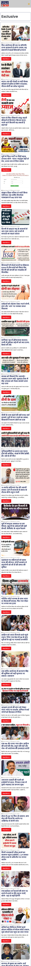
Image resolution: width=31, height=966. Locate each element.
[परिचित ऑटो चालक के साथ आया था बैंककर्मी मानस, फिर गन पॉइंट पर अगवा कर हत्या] (15, 587)
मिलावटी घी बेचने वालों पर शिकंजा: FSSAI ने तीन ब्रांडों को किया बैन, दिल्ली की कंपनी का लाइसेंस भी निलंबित (15, 269)
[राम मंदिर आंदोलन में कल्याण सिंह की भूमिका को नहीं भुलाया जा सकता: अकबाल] (15, 659)
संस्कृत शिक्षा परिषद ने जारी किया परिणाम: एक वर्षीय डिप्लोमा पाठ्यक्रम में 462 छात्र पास (14, 195)
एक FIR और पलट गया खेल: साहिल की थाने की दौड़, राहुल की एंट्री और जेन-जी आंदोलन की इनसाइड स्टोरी (15, 746)
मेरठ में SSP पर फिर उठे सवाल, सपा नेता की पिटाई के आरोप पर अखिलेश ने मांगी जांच (15, 818)
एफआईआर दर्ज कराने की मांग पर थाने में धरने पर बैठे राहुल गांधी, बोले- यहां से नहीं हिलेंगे (14, 893)
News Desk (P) (6, 43)
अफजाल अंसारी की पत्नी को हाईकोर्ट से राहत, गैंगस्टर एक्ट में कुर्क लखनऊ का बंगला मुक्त (14, 782)
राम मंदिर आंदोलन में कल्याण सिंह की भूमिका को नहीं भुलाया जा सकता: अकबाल (14, 673)
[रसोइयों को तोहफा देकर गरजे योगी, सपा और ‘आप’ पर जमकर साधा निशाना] (15, 292)
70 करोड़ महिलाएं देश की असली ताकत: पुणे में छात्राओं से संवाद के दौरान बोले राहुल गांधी (14, 490)
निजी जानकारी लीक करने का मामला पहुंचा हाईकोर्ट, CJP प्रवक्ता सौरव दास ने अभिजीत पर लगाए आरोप (14, 856)
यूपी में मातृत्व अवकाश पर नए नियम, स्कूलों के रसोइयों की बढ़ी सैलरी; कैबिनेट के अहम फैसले (14, 526)
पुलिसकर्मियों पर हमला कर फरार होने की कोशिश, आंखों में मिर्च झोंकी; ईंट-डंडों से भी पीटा (15, 453)
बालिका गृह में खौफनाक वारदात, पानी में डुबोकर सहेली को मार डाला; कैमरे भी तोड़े (15, 342)
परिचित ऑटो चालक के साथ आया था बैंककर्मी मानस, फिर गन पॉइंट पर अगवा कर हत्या (14, 601)
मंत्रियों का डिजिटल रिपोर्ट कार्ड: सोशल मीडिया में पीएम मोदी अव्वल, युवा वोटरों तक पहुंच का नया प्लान (15, 929)
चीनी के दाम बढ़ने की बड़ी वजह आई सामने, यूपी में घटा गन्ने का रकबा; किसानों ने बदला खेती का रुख (15, 417)
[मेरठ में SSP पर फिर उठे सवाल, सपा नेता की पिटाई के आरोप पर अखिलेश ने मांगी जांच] (15, 804)
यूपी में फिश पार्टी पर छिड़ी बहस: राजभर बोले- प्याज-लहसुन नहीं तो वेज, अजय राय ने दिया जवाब (15, 158)
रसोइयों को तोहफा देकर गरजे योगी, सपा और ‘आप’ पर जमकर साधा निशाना (15, 306)
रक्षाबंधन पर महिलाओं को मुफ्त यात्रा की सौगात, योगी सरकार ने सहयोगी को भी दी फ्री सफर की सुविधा (14, 563)
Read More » (6, 59)
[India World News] (5, 3)
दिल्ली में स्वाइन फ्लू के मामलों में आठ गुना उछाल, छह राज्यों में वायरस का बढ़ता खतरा (14, 231)
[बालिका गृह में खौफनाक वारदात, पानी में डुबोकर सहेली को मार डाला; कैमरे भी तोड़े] (15, 328)
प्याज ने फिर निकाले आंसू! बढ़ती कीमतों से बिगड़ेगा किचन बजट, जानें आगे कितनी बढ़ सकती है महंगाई (14, 121)
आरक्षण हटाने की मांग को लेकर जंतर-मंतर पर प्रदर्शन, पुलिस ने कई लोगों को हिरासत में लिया (15, 709)
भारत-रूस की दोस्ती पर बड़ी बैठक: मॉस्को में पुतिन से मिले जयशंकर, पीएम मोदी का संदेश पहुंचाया (14, 84)
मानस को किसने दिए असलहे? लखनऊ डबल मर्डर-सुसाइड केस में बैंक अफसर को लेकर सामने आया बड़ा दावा (14, 380)
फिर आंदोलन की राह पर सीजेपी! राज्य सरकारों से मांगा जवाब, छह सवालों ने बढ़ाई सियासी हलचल (14, 47)
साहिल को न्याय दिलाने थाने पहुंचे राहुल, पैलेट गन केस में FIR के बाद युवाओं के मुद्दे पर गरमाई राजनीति (14, 637)
